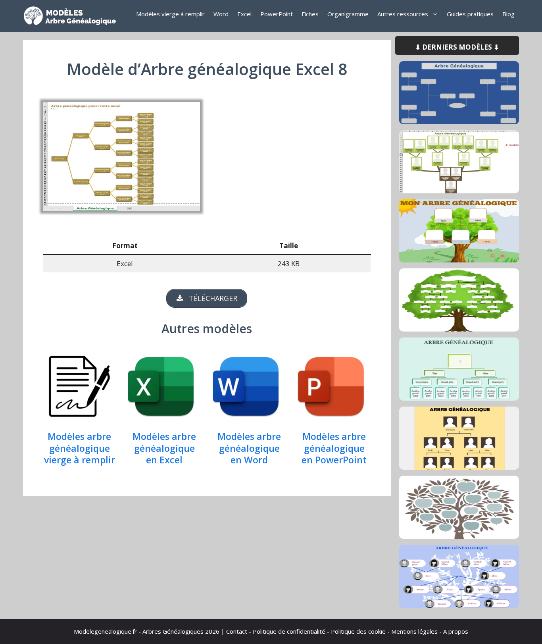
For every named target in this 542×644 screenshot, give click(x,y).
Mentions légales (414, 631)
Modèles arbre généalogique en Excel (164, 449)
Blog (508, 14)
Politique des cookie (358, 631)
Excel (244, 14)
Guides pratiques (470, 14)
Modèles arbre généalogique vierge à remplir (79, 449)
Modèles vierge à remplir (170, 14)
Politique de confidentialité (289, 631)
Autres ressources (402, 14)
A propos (455, 631)
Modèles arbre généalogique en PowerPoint (334, 449)
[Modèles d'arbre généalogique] (72, 16)
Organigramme (348, 14)
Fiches (310, 14)
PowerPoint (276, 14)
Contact (236, 631)
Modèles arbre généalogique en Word (249, 449)
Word (221, 14)
